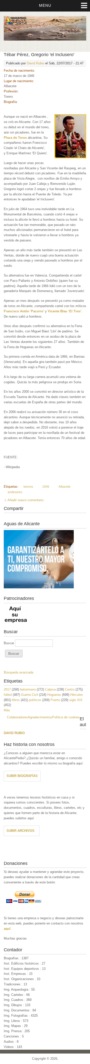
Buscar (9, 643)
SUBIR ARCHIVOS (20, 831)
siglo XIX (75, 700)
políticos (35, 700)
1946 (45, 486)
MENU (45, 5)
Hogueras (54, 695)
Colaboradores (17, 717)
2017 (7, 689)
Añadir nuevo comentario (26, 500)
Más (7, 710)
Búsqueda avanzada (18, 672)
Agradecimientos (40, 717)
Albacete (64, 486)
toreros (28, 486)
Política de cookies (66, 717)
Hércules (76, 695)
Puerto (55, 700)
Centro (69, 689)
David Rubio (35, 63)
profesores (15, 492)
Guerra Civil (29, 695)
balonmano (28, 689)
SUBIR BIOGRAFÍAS (22, 776)
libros (16, 700)
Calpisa (50, 689)
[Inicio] (45, 39)
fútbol (8, 695)
